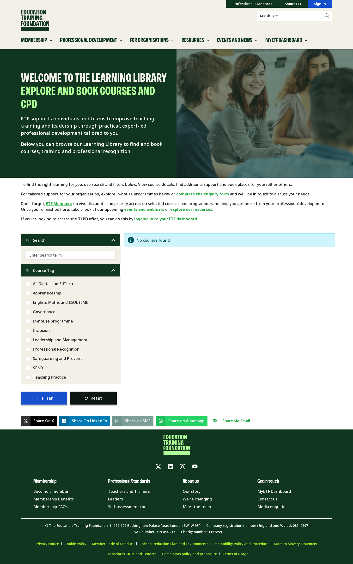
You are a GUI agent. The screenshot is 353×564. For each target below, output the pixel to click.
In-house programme (53, 321)
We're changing (197, 499)
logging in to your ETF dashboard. (166, 219)
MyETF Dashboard (274, 491)
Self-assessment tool (127, 506)
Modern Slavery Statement (295, 543)
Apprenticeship (47, 293)
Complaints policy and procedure (189, 554)
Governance (44, 311)
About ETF (293, 3)
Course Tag (43, 270)
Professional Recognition (56, 349)
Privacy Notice (47, 543)
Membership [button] (34, 40)
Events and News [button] (234, 40)
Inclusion (41, 330)
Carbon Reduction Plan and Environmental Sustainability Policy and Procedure (204, 543)
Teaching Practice (49, 377)
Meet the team (197, 506)
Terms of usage (235, 554)
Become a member (51, 491)
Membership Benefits (53, 499)
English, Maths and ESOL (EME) (61, 302)
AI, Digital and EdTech (53, 283)
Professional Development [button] (88, 40)
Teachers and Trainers (129, 491)
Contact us (267, 499)
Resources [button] (193, 40)
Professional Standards (252, 3)
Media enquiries (272, 506)
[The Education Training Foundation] (35, 20)
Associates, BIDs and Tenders (132, 554)
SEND (38, 367)
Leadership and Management (60, 339)
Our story (192, 491)
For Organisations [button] (149, 40)
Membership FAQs (50, 506)
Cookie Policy (75, 543)
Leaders (115, 499)
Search (39, 240)
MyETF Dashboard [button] (283, 40)
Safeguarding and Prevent (57, 358)
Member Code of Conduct (113, 543)
